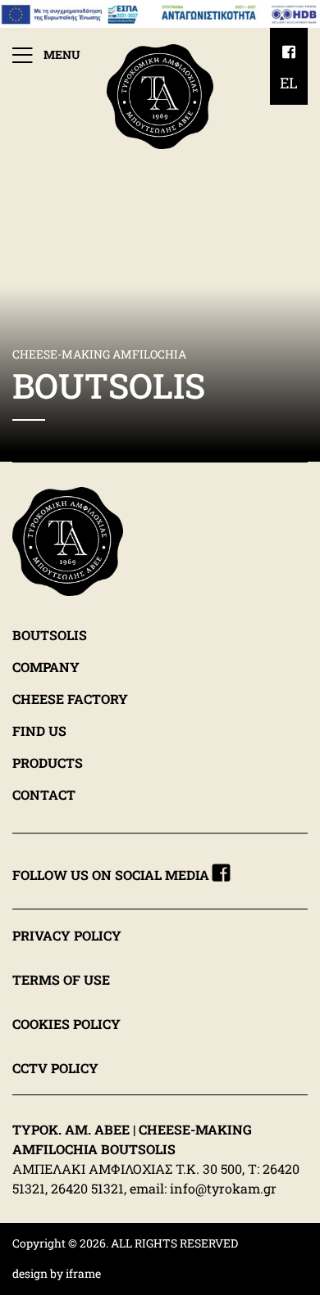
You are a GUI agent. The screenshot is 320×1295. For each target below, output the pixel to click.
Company (46, 666)
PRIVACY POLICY (66, 935)
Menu (60, 54)
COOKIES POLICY (66, 1023)
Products (47, 761)
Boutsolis (49, 634)
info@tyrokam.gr (223, 1188)
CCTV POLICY (55, 1067)
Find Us (39, 729)
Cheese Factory (70, 697)
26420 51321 (87, 1188)
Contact (43, 793)
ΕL (289, 82)
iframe (83, 1273)
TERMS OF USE (61, 979)
